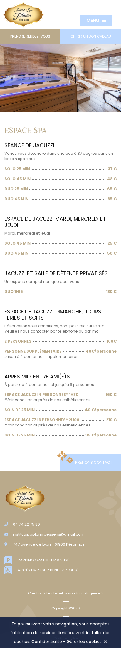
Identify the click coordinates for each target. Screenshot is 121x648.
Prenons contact (93, 462)
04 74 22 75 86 (26, 524)
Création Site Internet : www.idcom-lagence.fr (65, 593)
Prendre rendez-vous (30, 36)
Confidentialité (46, 641)
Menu (93, 20)
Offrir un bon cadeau (90, 36)
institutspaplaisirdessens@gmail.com (49, 534)
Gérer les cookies (84, 641)
